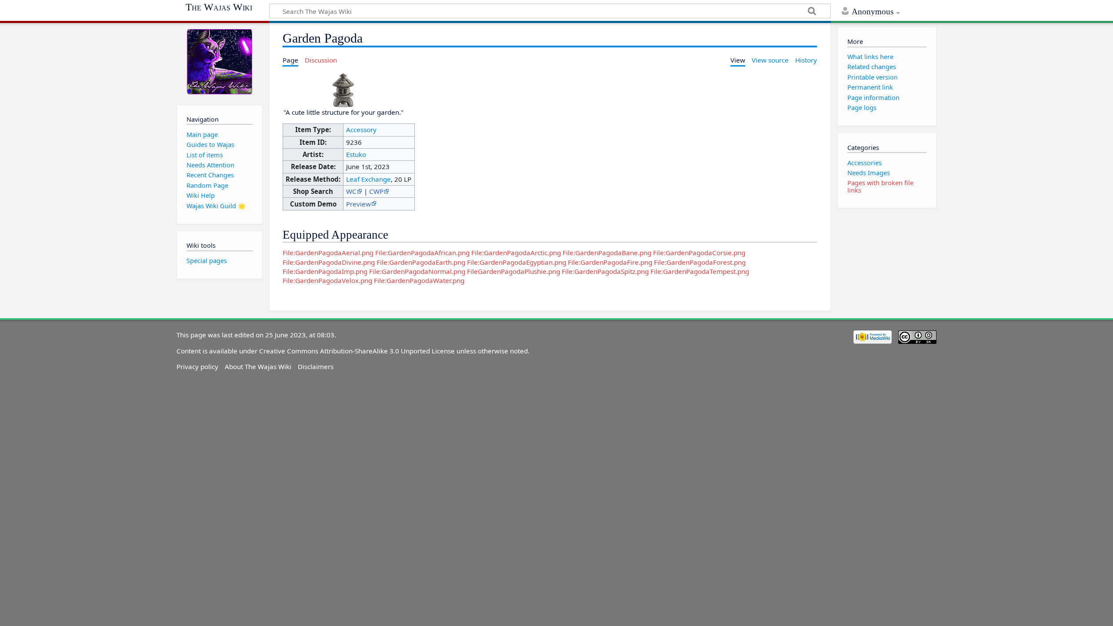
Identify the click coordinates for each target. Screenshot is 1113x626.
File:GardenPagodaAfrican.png (422, 252)
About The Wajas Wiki (258, 366)
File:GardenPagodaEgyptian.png (516, 262)
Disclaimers (315, 366)
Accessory (361, 129)
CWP (376, 191)
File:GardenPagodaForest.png (700, 262)
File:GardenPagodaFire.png (610, 262)
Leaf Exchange (368, 179)
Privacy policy (197, 366)
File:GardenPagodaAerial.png (328, 252)
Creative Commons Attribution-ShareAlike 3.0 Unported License (357, 350)
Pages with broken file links (880, 186)
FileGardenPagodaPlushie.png (513, 271)
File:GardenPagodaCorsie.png (699, 252)
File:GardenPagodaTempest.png (699, 271)
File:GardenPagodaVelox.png (327, 280)
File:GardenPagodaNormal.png (417, 271)
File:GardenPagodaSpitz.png (605, 271)
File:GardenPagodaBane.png (607, 252)
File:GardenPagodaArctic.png (516, 252)
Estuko (356, 154)
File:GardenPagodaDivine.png (329, 262)
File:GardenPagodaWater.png (419, 280)
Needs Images (868, 173)
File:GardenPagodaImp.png (325, 271)
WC (351, 191)
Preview (358, 204)
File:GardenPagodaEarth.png (421, 262)
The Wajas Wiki (219, 7)
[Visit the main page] (219, 62)
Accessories (864, 163)
